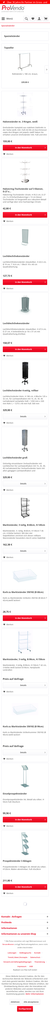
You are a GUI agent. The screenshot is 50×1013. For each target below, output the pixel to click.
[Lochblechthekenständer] (25, 239)
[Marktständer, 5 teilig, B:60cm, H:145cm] (25, 508)
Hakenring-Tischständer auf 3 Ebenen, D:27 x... (23, 190)
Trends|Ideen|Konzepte (17, 957)
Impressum (21, 966)
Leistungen (12, 953)
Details (23, 416)
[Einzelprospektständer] (25, 776)
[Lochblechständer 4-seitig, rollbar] (25, 373)
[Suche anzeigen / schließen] (26, 18)
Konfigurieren (25, 1009)
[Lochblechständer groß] (25, 440)
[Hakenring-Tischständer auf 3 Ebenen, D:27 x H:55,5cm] (25, 172)
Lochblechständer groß (15, 457)
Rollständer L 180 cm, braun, (25, 74)
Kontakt (37, 953)
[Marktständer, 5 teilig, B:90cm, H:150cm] (25, 642)
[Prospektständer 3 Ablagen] (25, 844)
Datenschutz (35, 957)
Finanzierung (40, 962)
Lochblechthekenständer (16, 256)
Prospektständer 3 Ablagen (17, 861)
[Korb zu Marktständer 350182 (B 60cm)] (25, 575)
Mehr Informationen (35, 994)
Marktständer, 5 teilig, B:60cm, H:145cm (24, 525)
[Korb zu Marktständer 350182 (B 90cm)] (25, 709)
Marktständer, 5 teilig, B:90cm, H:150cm (24, 659)
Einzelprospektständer (15, 793)
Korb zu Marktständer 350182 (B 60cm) (23, 592)
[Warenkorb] (45, 18)
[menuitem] (7, 18)
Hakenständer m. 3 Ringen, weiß (20, 121)
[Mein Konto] (39, 18)
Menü (9, 18)
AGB (31, 966)
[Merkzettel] (32, 18)
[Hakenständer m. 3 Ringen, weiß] (25, 104)
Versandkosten (8, 944)
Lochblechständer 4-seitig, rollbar (20, 390)
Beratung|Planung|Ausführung (27, 2)
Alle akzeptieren (31, 1002)
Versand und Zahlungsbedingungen (17, 962)
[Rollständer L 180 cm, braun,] (25, 62)
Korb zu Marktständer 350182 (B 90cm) (23, 726)
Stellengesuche (25, 953)
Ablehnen (15, 1002)
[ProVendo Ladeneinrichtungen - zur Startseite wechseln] (13, 10)
